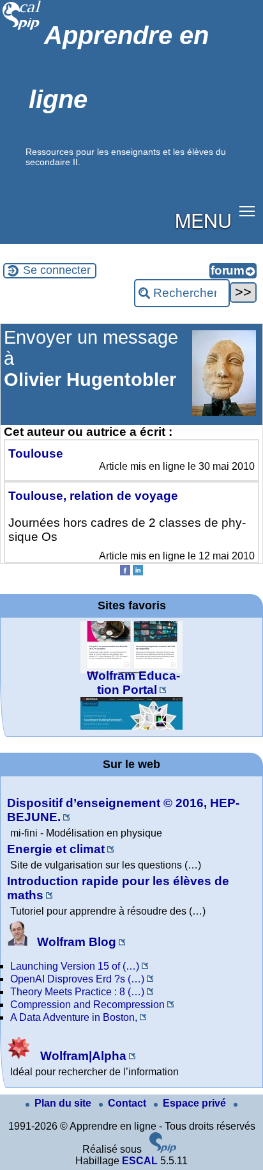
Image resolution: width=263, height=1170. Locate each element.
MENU (203, 219)
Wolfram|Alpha (81, 1055)
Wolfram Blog (75, 942)
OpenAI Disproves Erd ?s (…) (77, 979)
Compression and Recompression (87, 1004)
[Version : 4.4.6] (162, 1149)
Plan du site (64, 1103)
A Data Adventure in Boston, (73, 1017)
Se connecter (57, 270)
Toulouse (35, 453)
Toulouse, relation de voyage (93, 495)
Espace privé (196, 1103)
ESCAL (140, 1160)
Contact (128, 1103)
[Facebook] (125, 571)
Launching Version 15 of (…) (74, 966)
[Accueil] (22, 28)
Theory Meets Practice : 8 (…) (77, 991)
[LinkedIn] (138, 571)
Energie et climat (56, 849)
